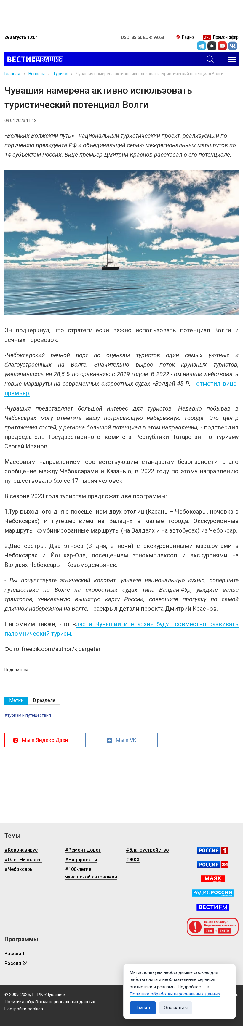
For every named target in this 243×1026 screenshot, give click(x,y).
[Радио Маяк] (213, 878)
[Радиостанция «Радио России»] (213, 893)
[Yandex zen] (211, 45)
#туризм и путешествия (27, 715)
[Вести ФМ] (212, 907)
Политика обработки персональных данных (49, 1001)
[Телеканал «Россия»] (212, 850)
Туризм (60, 73)
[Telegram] (201, 45)
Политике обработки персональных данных (175, 994)
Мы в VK (126, 740)
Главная (12, 73)
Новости (36, 73)
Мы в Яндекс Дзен (45, 740)
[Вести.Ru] (212, 864)
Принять (142, 1007)
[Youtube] (222, 45)
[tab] (16, 701)
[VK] (232, 45)
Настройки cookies (23, 1008)
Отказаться (176, 1007)
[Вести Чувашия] (33, 59)
